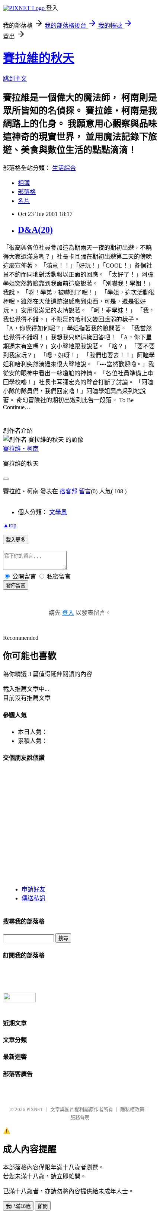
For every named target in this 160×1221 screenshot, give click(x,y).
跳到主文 (15, 78)
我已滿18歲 (18, 1206)
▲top (9, 525)
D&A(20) (35, 230)
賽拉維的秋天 (38, 58)
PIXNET (34, 1109)
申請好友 (33, 889)
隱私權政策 (132, 1109)
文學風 (58, 512)
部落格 (27, 192)
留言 (85, 491)
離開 (43, 1206)
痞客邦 (68, 491)
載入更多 (15, 540)
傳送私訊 (33, 898)
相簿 (24, 183)
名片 (24, 201)
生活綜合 (64, 168)
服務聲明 (80, 1117)
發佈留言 (15, 585)
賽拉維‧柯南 (21, 448)
